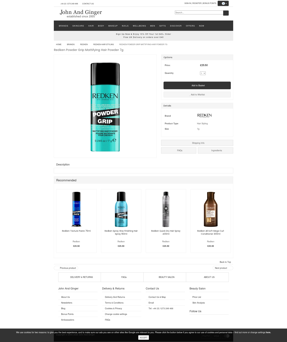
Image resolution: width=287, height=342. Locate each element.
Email (151, 302)
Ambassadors (67, 319)
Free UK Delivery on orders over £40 (143, 37)
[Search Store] (226, 13)
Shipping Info (197, 142)
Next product (221, 267)
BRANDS (63, 25)
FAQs (179, 150)
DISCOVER (176, 25)
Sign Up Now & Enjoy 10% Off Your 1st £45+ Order (143, 34)
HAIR (91, 25)
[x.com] (206, 318)
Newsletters (66, 302)
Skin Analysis (198, 302)
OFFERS (190, 25)
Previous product (67, 267)
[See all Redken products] (204, 115)
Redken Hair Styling (103, 44)
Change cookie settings (116, 314)
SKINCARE (78, 25)
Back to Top (226, 261)
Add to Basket (198, 85)
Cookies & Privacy (113, 308)
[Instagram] (212, 318)
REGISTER (196, 3)
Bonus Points (209, 3)
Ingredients (216, 150)
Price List (196, 296)
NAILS (125, 25)
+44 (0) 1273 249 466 (69, 3)
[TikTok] (224, 318)
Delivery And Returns (115, 296)
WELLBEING (139, 25)
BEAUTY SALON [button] (166, 277)
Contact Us (88, 3)
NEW (201, 25)
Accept (143, 337)
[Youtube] (200, 318)
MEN (152, 25)
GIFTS (162, 25)
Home (58, 44)
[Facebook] (194, 318)
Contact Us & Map (157, 296)
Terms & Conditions (114, 302)
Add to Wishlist (197, 94)
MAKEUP (113, 25)
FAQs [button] (124, 277)
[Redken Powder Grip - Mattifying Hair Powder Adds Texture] (80, 13)
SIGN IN (187, 3)
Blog (63, 308)
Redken (84, 44)
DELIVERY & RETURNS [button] (81, 277)
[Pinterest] (218, 318)
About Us (65, 296)
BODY (101, 25)
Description (63, 164)
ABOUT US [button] (209, 277)
